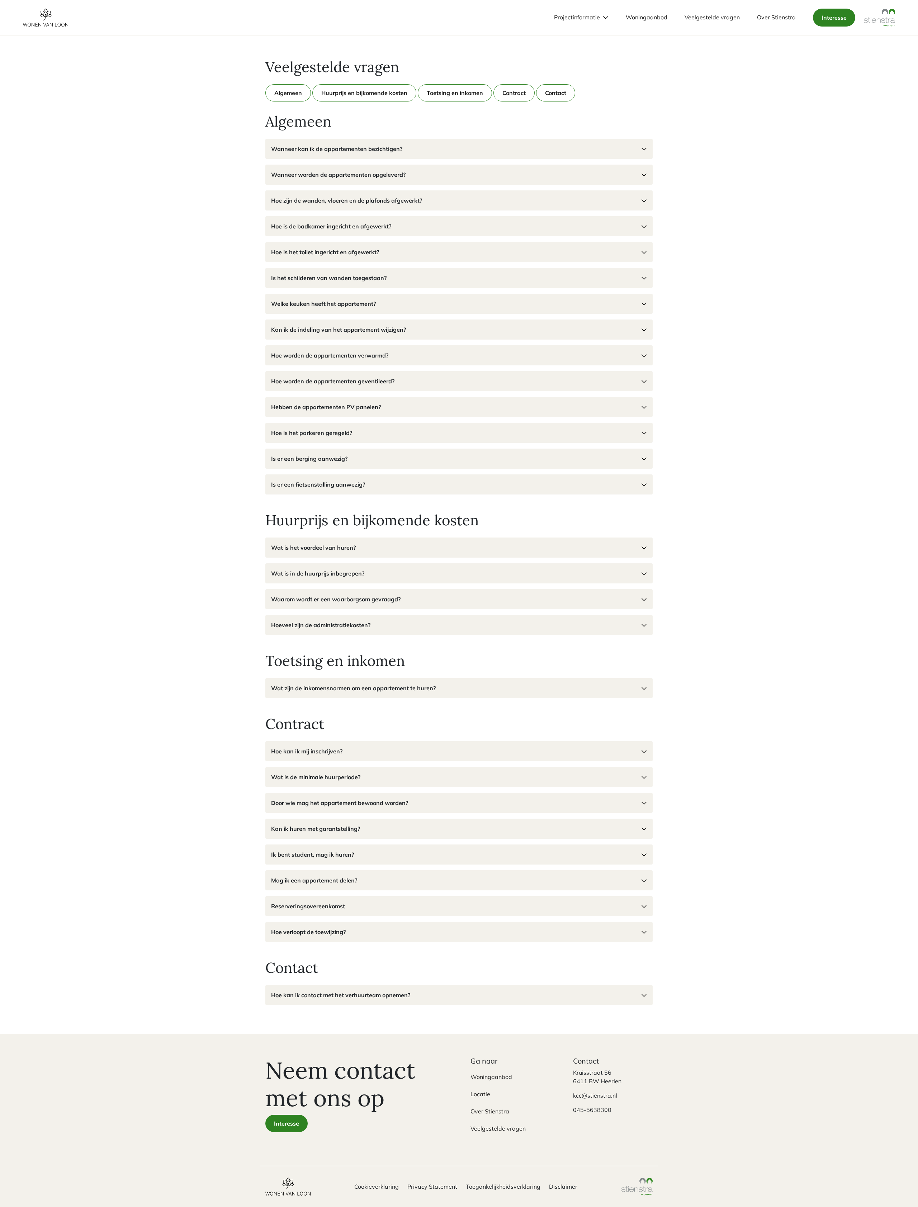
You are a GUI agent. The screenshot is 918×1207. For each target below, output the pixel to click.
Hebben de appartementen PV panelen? (326, 407)
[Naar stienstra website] (879, 18)
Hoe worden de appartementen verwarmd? (329, 355)
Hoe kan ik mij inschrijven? (306, 751)
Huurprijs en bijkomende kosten (364, 92)
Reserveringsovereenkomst (308, 906)
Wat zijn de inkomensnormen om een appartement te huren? (353, 688)
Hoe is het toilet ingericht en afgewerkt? (325, 252)
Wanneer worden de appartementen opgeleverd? (338, 174)
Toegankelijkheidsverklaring (503, 1186)
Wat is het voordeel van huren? (313, 547)
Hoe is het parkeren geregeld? (311, 432)
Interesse (834, 17)
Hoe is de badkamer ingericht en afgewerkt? (331, 226)
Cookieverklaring (376, 1186)
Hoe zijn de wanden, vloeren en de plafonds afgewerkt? (346, 200)
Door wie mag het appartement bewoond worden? (339, 802)
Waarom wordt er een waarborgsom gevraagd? (336, 599)
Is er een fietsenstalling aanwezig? (318, 484)
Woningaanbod (491, 1076)
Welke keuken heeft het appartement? (323, 303)
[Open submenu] (606, 17)
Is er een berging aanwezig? (309, 458)
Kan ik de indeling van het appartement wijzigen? (338, 329)
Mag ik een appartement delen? (314, 880)
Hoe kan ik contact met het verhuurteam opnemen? (340, 995)
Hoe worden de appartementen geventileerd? (332, 381)
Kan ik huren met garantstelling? (315, 828)
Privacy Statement (432, 1186)
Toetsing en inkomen (455, 92)
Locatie (480, 1094)
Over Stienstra (489, 1111)
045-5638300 (592, 1109)
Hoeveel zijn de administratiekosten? (320, 625)
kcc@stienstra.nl (595, 1095)
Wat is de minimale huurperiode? (315, 777)
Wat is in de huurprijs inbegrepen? (317, 573)
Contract (514, 92)
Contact (555, 92)
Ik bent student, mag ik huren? (312, 854)
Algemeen (288, 92)
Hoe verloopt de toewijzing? (308, 932)
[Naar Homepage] (288, 1187)
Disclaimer (563, 1186)
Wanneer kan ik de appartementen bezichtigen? (336, 148)
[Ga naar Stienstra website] (637, 1187)
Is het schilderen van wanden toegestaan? (329, 277)
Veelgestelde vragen (498, 1128)
